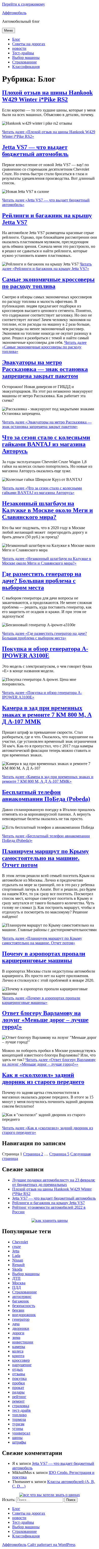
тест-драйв (21, 1410)
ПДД (16, 1287)
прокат (18, 1387)
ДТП (16, 1278)
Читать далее (47, 266)
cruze (16, 1246)
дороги (18, 1333)
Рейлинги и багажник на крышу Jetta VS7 (48, 1203)
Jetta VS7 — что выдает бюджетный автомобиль (35, 150)
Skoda (17, 1269)
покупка (19, 1378)
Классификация (26, 66)
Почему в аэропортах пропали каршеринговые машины (43, 957)
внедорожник (24, 1315)
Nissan (17, 1260)
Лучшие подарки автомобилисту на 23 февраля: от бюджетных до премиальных (53, 1182)
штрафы (19, 1442)
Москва (18, 1283)
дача (16, 1324)
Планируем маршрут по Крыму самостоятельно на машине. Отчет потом (45, 858)
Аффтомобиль (14, 13)
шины (17, 1437)
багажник (20, 1301)
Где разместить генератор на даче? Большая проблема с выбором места (41, 581)
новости (19, 48)
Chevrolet (20, 1242)
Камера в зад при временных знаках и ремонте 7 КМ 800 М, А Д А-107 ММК (47, 715)
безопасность (23, 1306)
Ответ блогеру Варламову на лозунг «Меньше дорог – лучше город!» (45, 1020)
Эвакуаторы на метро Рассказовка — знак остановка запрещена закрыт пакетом (45, 369)
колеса (17, 1351)
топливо (19, 1415)
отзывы (18, 1374)
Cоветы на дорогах (28, 44)
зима (16, 1337)
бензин (18, 1310)
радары (18, 1392)
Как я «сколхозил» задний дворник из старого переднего (43, 1078)
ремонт (18, 1401)
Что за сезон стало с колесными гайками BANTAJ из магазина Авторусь (46, 444)
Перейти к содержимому (23, 4)
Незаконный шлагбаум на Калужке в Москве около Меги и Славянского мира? (47, 510)
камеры (18, 1346)
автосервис (21, 1296)
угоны (17, 1428)
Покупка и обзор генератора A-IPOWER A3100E (45, 652)
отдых (17, 1369)
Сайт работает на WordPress (51, 1544)
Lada (16, 1255)
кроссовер (21, 1360)
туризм (18, 1424)
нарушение (21, 1365)
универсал (21, 1433)
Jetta (15, 1251)
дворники (20, 1328)
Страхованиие (24, 62)
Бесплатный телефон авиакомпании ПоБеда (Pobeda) (46, 795)
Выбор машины (26, 57)
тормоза (19, 1419)
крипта (18, 1356)
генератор (20, 1319)
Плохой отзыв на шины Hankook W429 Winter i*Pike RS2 (47, 96)
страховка (20, 1406)
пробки (18, 1383)
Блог (16, 39)
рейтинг (19, 1397)
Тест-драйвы (23, 53)
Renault (18, 1265)
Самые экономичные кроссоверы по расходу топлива (48, 282)
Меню (8, 30)
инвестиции (22, 1342)
